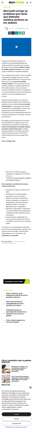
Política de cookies (9, 427)
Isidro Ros (13, 28)
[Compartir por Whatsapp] (19, 33)
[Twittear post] (13, 33)
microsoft (15, 241)
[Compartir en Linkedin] (16, 33)
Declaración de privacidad (21, 427)
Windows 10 (12, 243)
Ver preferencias (16, 423)
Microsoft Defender (18, 63)
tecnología (5, 243)
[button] (30, 387)
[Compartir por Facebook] (9, 33)
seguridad (22, 241)
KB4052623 (17, 108)
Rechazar (16, 419)
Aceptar (16, 414)
